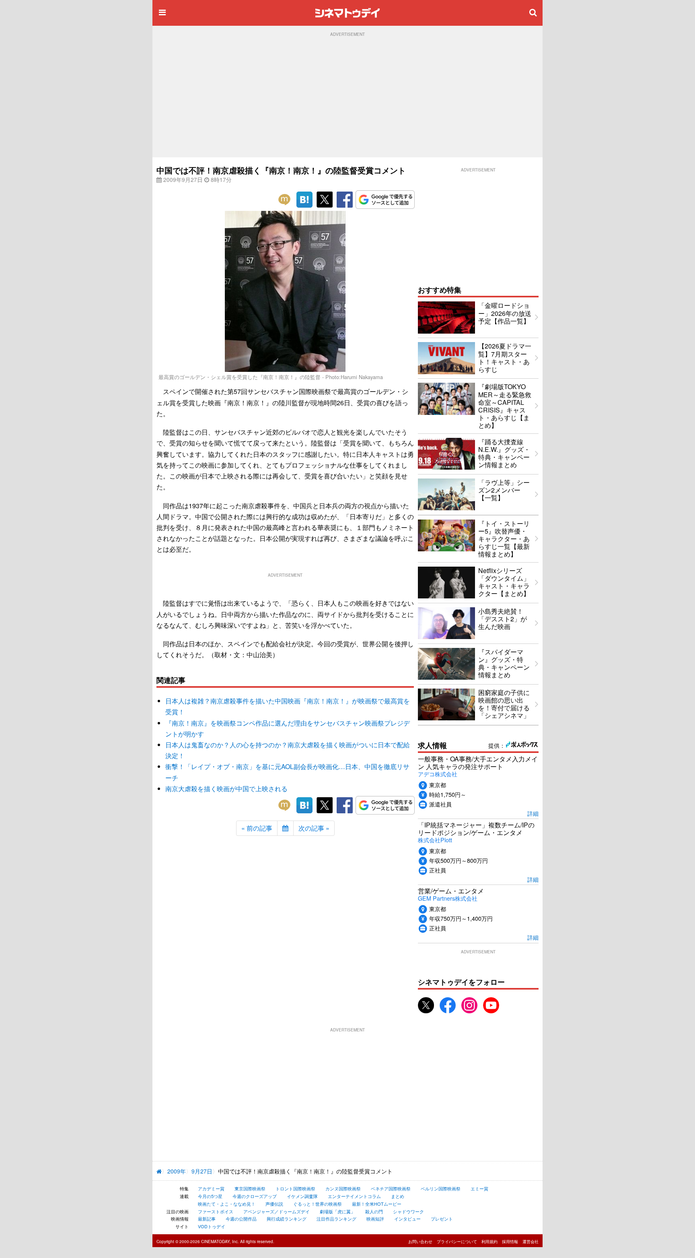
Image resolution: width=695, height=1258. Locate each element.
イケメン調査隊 (302, 1196)
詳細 (533, 813)
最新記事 (207, 1218)
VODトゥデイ (211, 1226)
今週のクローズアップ (254, 1196)
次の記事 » (313, 828)
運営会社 (530, 1241)
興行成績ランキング (286, 1218)
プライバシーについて (457, 1241)
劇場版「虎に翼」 (337, 1211)
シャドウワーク (408, 1211)
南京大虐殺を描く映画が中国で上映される (226, 788)
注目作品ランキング (336, 1218)
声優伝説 (274, 1203)
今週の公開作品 (241, 1218)
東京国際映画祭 (249, 1188)
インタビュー (407, 1218)
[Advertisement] (347, 97)
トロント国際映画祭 (295, 1188)
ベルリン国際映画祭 (441, 1188)
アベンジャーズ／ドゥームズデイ (276, 1211)
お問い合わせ (420, 1241)
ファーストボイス (215, 1211)
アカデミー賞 (211, 1188)
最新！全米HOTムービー (376, 1203)
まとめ (397, 1196)
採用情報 (510, 1241)
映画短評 (375, 1218)
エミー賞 (479, 1188)
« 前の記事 (256, 828)
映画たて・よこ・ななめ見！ (226, 1203)
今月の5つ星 (210, 1196)
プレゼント (442, 1218)
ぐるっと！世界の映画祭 (317, 1203)
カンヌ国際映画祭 (343, 1188)
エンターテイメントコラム (354, 1196)
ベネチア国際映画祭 (391, 1188)
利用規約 (489, 1241)
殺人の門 (374, 1211)
